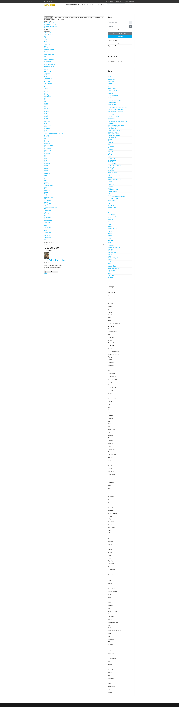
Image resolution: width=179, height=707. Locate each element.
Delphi (46, 91)
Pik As (109, 218)
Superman (111, 245)
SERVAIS (110, 231)
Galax (109, 156)
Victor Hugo (111, 265)
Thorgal (110, 254)
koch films (47, 143)
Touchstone (47, 210)
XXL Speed (47, 235)
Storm (109, 242)
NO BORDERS (111, 214)
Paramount (47, 173)
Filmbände (111, 146)
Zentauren (111, 275)
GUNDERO (111, 162)
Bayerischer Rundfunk (50, 49)
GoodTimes (47, 121)
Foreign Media (48, 115)
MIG (45, 160)
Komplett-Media (48, 145)
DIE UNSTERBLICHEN (113, 134)
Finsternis (110, 149)
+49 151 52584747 (119, 1)
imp (45, 132)
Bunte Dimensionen (49, 64)
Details (46, 273)
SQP (45, 195)
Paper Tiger (47, 172)
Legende (110, 186)
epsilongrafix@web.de (129, 1)
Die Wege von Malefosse (114, 135)
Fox (109, 153)
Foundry (46, 116)
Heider (46, 126)
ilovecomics (47, 130)
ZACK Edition (47, 237)
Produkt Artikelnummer (50, 26)
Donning (46, 95)
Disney (46, 93)
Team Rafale (111, 251)
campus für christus (49, 66)
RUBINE (110, 225)
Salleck (46, 182)
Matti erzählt (111, 202)
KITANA (110, 177)
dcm (45, 90)
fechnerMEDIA (48, 111)
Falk (109, 144)
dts (45, 98)
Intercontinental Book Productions (53, 133)
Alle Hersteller (48, 33)
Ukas (109, 261)
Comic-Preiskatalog (113, 95)
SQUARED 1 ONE (48, 197)
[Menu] (134, 5)
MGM (45, 158)
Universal (46, 219)
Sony (45, 189)
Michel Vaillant (112, 207)
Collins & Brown (48, 78)
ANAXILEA (110, 83)
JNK (45, 140)
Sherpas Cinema (48, 185)
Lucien (110, 195)
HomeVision (47, 128)
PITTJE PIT (110, 219)
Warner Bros (47, 227)
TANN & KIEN (111, 249)
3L (45, 36)
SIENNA (110, 233)
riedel (45, 180)
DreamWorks (47, 96)
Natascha (110, 211)
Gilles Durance (112, 160)
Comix (109, 97)
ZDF (45, 239)
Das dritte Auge (112, 104)
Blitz (45, 56)
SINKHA (110, 237)
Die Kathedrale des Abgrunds (116, 125)
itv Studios (47, 137)
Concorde (47, 85)
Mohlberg (47, 163)
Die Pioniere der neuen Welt (115, 130)
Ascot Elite (47, 44)
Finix (45, 113)
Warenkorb (103, 4)
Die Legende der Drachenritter (116, 127)
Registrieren (111, 46)
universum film (48, 220)
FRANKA (110, 155)
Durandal (110, 141)
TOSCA (110, 259)
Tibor (109, 256)
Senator (46, 184)
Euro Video (47, 108)
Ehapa (46, 103)
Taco (45, 205)
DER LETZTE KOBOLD (113, 116)
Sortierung (47, 28)
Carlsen (46, 69)
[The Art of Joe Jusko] (74, 255)
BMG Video (47, 58)
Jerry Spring (111, 170)
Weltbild (46, 229)
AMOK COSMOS (112, 81)
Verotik (46, 224)
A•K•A (109, 76)
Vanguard (47, 222)
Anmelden (120, 36)
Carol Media (47, 71)
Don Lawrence (112, 137)
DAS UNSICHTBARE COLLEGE (115, 111)
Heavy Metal (47, 125)
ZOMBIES (110, 277)
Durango (110, 142)
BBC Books (47, 51)
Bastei (46, 48)
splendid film (47, 190)
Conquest (110, 99)
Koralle (46, 147)
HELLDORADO (112, 163)
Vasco (109, 263)
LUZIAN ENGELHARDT (113, 198)
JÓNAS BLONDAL (112, 172)
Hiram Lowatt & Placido (114, 165)
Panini (46, 170)
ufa (45, 215)
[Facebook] (44, 1)
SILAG (45, 187)
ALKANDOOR (111, 80)
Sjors (109, 238)
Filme (109, 148)
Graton (46, 123)
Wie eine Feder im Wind (114, 268)
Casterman (47, 75)
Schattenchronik (112, 228)
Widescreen (47, 232)
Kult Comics (47, 150)
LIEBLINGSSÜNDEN (113, 190)
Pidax (45, 175)
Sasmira (110, 226)
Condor (46, 86)
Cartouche (47, 73)
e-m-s (45, 101)
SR (45, 199)
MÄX (109, 204)
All (45, 38)
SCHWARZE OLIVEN (113, 230)
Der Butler (111, 113)
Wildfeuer (47, 234)
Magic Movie (47, 153)
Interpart (46, 135)
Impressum (94, 4)
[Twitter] (47, 1)
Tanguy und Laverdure (114, 247)
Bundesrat (47, 63)
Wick (45, 230)
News (79, 4)
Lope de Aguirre (112, 191)
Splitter (46, 192)
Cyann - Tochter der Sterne (115, 101)
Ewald (46, 110)
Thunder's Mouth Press (50, 207)
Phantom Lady (112, 216)
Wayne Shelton (112, 266)
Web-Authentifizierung (121, 33)
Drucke (110, 139)
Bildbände (110, 87)
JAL (45, 138)
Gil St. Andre (111, 158)
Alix (109, 78)
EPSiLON (46, 105)
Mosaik (46, 165)
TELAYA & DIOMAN (113, 252)
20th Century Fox (48, 34)
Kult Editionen (48, 152)
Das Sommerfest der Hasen (115, 109)
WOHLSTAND (111, 270)
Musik (109, 209)
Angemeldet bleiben (115, 30)
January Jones (111, 169)
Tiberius (46, 209)
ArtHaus (46, 43)
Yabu (109, 272)
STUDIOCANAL (48, 200)
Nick (109, 212)
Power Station (48, 177)
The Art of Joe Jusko (54, 259)
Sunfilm (46, 202)
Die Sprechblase (112, 132)
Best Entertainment (49, 53)
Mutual (46, 167)
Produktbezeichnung (50, 24)
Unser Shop (86, 4)
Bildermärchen (112, 88)
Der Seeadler (111, 118)
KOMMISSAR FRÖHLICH (114, 179)
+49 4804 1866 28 (110, 1)
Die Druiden (111, 120)
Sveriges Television (49, 204)
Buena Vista (47, 61)
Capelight (46, 68)
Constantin (47, 88)
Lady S (109, 183)
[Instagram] (49, 1)
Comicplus (47, 81)
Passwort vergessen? (113, 40)
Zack (109, 273)
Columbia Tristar (48, 80)
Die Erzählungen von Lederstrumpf (117, 121)
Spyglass (46, 194)
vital (45, 225)
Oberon (46, 168)
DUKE (45, 100)
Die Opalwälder (112, 128)
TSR (45, 212)
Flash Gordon (111, 151)
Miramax (46, 162)
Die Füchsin (111, 123)
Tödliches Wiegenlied (113, 258)
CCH (45, 76)
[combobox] (116, 4)
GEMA (46, 118)
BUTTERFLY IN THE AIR (114, 90)
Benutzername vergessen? (115, 43)
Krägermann (47, 148)
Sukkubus (110, 244)
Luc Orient (111, 193)
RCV (45, 178)
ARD (45, 41)
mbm (45, 155)
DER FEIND (111, 114)
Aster (45, 46)
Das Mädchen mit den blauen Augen (117, 107)
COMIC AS (110, 94)
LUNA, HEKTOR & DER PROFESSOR (117, 197)
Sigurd (110, 235)
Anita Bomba (111, 85)
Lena (109, 188)
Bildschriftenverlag (49, 54)
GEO (45, 120)
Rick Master (111, 221)
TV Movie (46, 214)
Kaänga (110, 174)
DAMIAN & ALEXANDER (114, 102)
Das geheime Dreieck (113, 106)
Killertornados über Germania (116, 176)
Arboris (46, 39)
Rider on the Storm (113, 223)
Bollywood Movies (49, 59)
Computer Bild (48, 83)
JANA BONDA (111, 167)
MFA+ (45, 157)
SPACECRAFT (111, 240)
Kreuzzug (110, 181)
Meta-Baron (111, 205)
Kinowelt (46, 142)
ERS (45, 106)
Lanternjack (111, 184)
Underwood (47, 217)
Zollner (46, 241)
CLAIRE (110, 92)
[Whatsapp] (51, 1)
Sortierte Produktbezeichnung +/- (53, 23)
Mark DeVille (111, 200)
